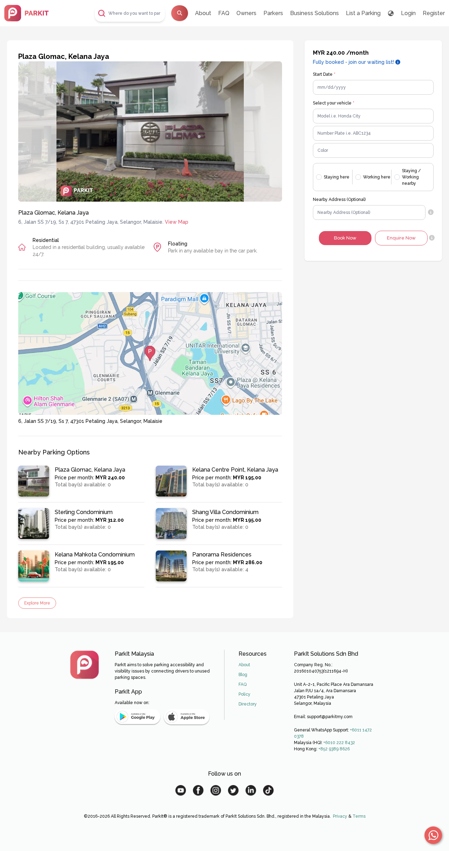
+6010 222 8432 (339, 742)
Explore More (37, 603)
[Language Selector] (391, 13)
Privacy (340, 816)
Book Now (345, 238)
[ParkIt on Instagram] (215, 790)
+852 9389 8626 (334, 749)
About (203, 13)
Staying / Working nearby (411, 177)
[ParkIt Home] (84, 665)
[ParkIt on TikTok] (268, 790)
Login (408, 13)
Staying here (336, 177)
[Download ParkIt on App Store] (186, 716)
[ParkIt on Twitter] (233, 790)
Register (434, 13)
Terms (359, 816)
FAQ (223, 13)
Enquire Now (401, 238)
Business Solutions (314, 13)
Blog (243, 674)
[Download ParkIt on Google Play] (137, 716)
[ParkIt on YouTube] (180, 790)
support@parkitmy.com (330, 716)
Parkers (273, 13)
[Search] (179, 13)
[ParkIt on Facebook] (198, 790)
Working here (376, 177)
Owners (246, 13)
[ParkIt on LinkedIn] (251, 790)
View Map (176, 222)
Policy (244, 694)
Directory (248, 704)
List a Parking (363, 13)
